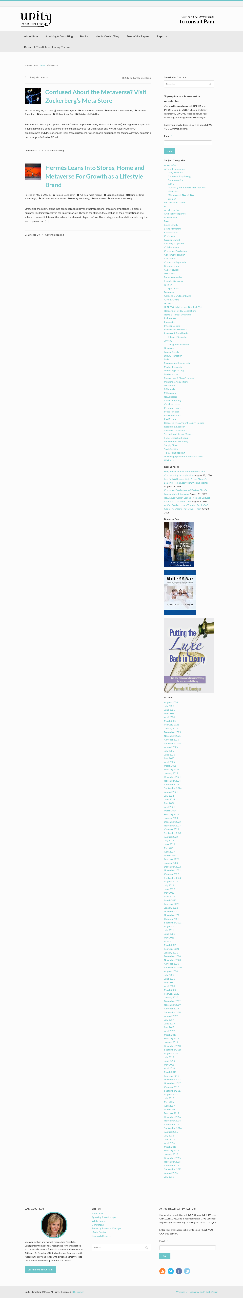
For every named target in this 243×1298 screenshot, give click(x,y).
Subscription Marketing (176, 441)
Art (166, 206)
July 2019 (169, 1019)
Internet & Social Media (120, 110)
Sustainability (171, 449)
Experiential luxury (173, 280)
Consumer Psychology (179, 176)
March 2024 (170, 810)
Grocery (168, 303)
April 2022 (169, 896)
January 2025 (171, 773)
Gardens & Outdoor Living (177, 295)
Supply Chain (171, 445)
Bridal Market (171, 232)
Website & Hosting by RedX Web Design (197, 1291)
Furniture (169, 292)
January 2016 (171, 1154)
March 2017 (170, 1109)
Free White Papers (138, 36)
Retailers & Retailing (88, 114)
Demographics (175, 180)
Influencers (170, 318)
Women (172, 198)
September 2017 (173, 1090)
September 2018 (173, 1049)
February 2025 (171, 769)
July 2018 (169, 1057)
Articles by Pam (172, 210)
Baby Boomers (175, 172)
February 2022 (171, 904)
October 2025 (171, 739)
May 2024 (169, 803)
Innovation (169, 322)
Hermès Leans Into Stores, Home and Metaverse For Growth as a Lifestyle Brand (94, 176)
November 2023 (172, 825)
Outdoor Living (172, 404)
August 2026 (171, 702)
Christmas (169, 236)
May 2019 (169, 1027)
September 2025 (173, 743)
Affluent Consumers (174, 168)
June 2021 (169, 933)
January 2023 (171, 862)
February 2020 (171, 993)
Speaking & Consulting (59, 36)
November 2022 (172, 870)
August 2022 (171, 881)
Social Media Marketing (176, 437)
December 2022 (172, 866)
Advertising (170, 165)
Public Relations (172, 415)
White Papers (99, 1220)
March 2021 (170, 945)
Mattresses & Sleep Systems (179, 378)
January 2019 (171, 1042)
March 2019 (170, 1034)
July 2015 (169, 1176)
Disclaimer (78, 1291)
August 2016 (171, 1131)
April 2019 (169, 1031)
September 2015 (173, 1169)
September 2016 (173, 1128)
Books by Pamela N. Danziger (107, 1228)
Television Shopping (174, 452)
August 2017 (171, 1094)
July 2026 (169, 706)
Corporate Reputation (175, 262)
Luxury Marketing (80, 198)
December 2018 (172, 1046)
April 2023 (169, 851)
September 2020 (173, 967)
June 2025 (169, 754)
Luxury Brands (171, 351)
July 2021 (169, 930)
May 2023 (169, 848)
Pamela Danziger (65, 110)
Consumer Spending (174, 254)
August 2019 (171, 1016)
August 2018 (171, 1053)
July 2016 (169, 1135)
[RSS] (163, 1271)
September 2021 (173, 922)
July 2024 (169, 795)
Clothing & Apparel (174, 243)
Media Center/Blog (107, 36)
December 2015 (172, 1158)
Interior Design (172, 325)
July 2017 (169, 1098)
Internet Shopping (177, 337)
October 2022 (171, 874)
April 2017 (169, 1105)
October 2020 (171, 963)
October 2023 (171, 829)
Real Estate (170, 419)
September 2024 (173, 788)
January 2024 (171, 818)
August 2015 (171, 1172)
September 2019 (173, 1012)
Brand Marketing (115, 194)
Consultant (98, 1224)
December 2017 (172, 1079)
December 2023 (172, 821)
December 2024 (172, 776)
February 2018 (171, 1075)
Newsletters (170, 396)
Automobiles (170, 217)
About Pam (31, 36)
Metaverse (45, 114)
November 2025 (172, 735)
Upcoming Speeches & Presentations (183, 456)
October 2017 (171, 1087)
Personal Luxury (172, 408)
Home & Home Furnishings (177, 314)
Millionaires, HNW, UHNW (181, 195)
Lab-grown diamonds (178, 344)
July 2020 (169, 974)
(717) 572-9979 (195, 16)
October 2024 (171, 784)
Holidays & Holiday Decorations (180, 310)
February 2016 (171, 1150)
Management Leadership (177, 363)
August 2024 (171, 791)
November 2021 (172, 915)
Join (169, 150)
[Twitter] (171, 1271)
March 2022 (170, 900)
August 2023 (171, 836)
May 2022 (169, 892)
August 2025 (171, 747)
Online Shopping (64, 114)
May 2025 (169, 758)
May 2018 (169, 1064)
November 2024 (172, 780)
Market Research (173, 366)
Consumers (170, 258)
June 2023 (169, 844)
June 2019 (169, 1023)
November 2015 (172, 1161)
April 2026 (169, 717)
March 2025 (170, 765)
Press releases (171, 411)
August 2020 (171, 971)
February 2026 (171, 724)
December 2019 (172, 1001)
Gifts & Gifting (171, 299)
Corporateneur (172, 265)
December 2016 (172, 1117)
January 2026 (171, 728)
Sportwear (173, 288)
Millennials (173, 191)
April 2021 (169, 941)
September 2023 (173, 833)
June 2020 (169, 978)
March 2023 (170, 855)
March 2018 (170, 1072)
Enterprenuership (173, 277)
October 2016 (171, 1124)
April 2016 (169, 1143)
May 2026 (169, 713)
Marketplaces (171, 374)
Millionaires (170, 393)
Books (84, 36)
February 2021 (171, 948)
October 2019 (171, 1008)
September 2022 (173, 877)
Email (211, 16)
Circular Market (172, 239)
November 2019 (172, 1004)
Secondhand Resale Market (178, 434)
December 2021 (172, 911)
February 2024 (171, 814)
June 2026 (169, 709)
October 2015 (171, 1165)
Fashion (168, 284)
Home (42, 65)
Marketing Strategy (174, 370)
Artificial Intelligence (175, 213)
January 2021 (171, 952)
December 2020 (172, 956)
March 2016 (170, 1146)
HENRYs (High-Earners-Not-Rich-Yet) (187, 187)
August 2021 (171, 926)
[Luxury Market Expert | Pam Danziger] (35, 19)
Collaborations (171, 247)
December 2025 (172, 732)
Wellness (169, 460)
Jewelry (168, 340)
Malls (166, 359)
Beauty (168, 221)
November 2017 (172, 1083)
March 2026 (170, 721)
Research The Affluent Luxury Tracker (47, 47)
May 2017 (169, 1102)
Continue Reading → (56, 150)
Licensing (169, 348)
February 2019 (171, 1038)
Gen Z (171, 183)
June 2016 (169, 1139)
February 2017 (171, 1113)
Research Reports (101, 1235)
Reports (162, 36)
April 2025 (169, 762)
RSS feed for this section (136, 77)
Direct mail (169, 273)
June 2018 (169, 1060)
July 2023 (169, 840)
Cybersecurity (171, 269)
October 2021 (171, 919)
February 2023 (171, 859)
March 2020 (170, 989)
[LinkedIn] (188, 1271)
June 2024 (169, 799)
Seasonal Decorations (175, 430)
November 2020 (172, 960)
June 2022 (169, 889)
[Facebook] (180, 1271)
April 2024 (169, 806)
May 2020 (169, 982)
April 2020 (169, 986)
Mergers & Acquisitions (176, 381)
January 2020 (171, 997)
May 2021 (169, 937)
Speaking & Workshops (104, 1217)
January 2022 (171, 907)
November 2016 (172, 1120)
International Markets (175, 329)
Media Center (99, 1232)
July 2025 (169, 750)
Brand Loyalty (171, 224)
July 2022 (169, 885)
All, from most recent (92, 110)
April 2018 (169, 1068)
